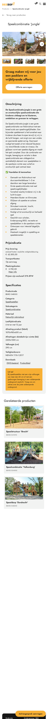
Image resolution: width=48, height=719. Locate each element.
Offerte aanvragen (24, 87)
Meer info (13, 271)
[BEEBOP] (8, 4)
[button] (44, 4)
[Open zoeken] (40, 4)
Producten (5, 9)
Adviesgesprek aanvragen (30, 713)
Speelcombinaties (13, 309)
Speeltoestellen (12, 301)
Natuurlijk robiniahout (15, 317)
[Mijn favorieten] (36, 4)
